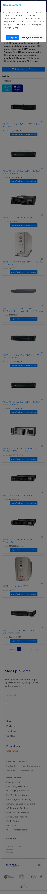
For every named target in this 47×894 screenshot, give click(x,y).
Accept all (12, 37)
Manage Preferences (31, 37)
